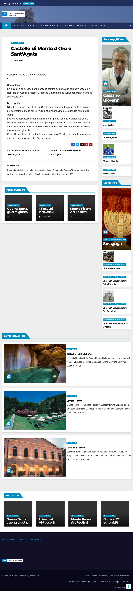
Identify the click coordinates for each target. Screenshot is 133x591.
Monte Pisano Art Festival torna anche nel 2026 (80, 213)
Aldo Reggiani (110, 137)
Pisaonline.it (34, 576)
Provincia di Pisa (17, 42)
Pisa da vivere (48, 26)
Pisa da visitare (23, 26)
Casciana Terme (75, 447)
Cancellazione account (99, 576)
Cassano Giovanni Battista (111, 100)
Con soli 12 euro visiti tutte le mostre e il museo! (115, 524)
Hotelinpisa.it (35, 539)
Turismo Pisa (8, 539)
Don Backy (108, 125)
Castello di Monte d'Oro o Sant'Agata (41, 51)
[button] (130, 26)
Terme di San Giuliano (79, 354)
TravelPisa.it (21, 539)
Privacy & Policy (105, 582)
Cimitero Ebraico (111, 268)
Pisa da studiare (74, 26)
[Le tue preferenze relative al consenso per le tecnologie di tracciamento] (128, 586)
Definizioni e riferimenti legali (80, 582)
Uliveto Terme (74, 400)
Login (95, 582)
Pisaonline (18, 60)
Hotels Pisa (98, 26)
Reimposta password (121, 582)
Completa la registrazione (119, 576)
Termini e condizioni (121, 587)
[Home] (6, 26)
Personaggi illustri (110, 91)
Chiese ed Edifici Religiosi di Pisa (115, 239)
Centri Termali (71, 349)
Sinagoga (112, 243)
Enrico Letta (109, 173)
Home (87, 576)
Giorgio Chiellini (111, 161)
